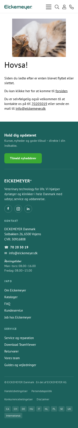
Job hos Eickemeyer (17, 317)
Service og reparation (19, 338)
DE (23, 408)
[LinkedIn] (28, 209)
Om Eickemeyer (15, 290)
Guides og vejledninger (20, 365)
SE (61, 408)
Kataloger (11, 297)
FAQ (7, 304)
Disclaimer (43, 399)
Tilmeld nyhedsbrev (23, 158)
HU (31, 408)
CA (7, 408)
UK (69, 408)
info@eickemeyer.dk (31, 108)
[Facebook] (8, 209)
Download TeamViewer (20, 345)
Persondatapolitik (41, 391)
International (13, 415)
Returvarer (11, 351)
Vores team (12, 358)
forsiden (61, 91)
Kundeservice (13, 310)
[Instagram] (18, 209)
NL (46, 408)
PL (54, 408)
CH (15, 408)
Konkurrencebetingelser (18, 399)
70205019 (39, 103)
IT (39, 408)
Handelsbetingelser (16, 391)
